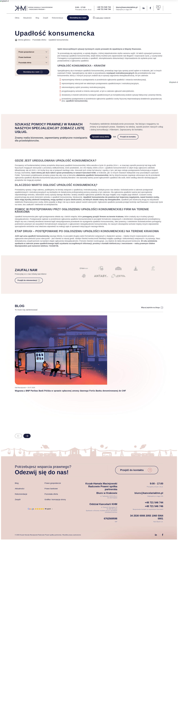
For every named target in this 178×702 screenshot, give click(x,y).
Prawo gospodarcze (52, 483)
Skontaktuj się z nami (78, 18)
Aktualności (27, 18)
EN (158, 9)
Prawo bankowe (51, 489)
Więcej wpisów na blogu (150, 307)
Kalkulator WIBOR (102, 18)
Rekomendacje (57, 18)
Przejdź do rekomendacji (27, 280)
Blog (37, 18)
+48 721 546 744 (104, 7)
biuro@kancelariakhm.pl (127, 7)
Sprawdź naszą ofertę (100, 137)
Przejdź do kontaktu (128, 137)
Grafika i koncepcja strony (55, 500)
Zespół (45, 18)
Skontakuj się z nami (31, 72)
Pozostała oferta (39, 40)
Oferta (17, 18)
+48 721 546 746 (104, 9)
